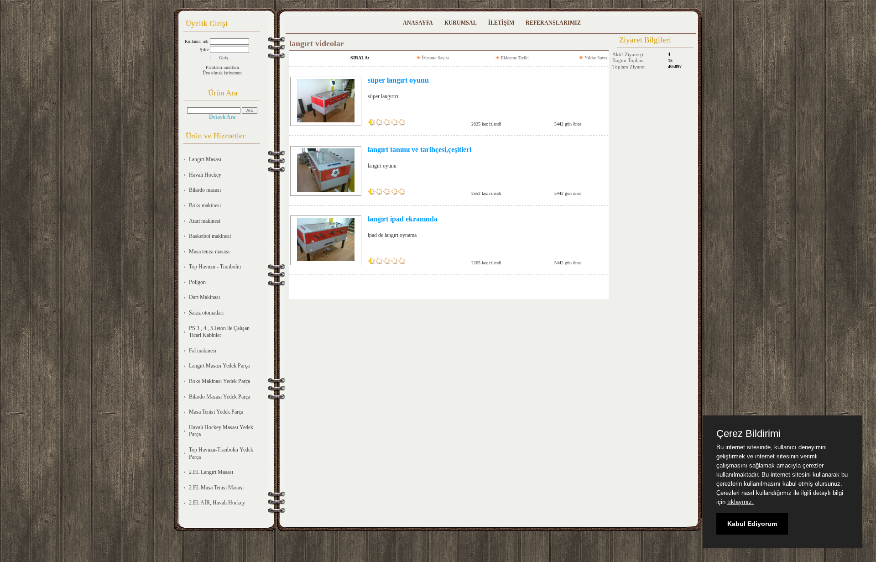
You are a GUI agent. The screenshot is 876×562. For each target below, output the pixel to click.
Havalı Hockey (205, 175)
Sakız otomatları (206, 313)
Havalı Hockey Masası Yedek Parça (221, 431)
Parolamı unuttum (222, 67)
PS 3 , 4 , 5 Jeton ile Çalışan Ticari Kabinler (219, 332)
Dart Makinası (204, 297)
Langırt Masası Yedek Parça (219, 365)
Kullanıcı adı (197, 41)
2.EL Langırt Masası (211, 472)
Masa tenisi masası (209, 251)
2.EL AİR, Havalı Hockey (217, 502)
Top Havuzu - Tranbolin (215, 266)
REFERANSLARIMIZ (553, 23)
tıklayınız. (740, 502)
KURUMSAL (460, 23)
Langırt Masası (205, 159)
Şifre (204, 49)
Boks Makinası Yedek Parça (219, 381)
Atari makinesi (204, 221)
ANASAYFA (418, 23)
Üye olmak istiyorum (222, 72)
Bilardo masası (205, 190)
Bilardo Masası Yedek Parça (219, 397)
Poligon (197, 282)
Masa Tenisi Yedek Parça (216, 412)
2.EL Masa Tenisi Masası (216, 487)
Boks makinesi (205, 205)
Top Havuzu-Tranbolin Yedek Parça (221, 453)
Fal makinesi (202, 350)
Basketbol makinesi (210, 236)
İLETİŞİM (501, 23)
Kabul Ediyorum (752, 523)
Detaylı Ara (222, 117)
